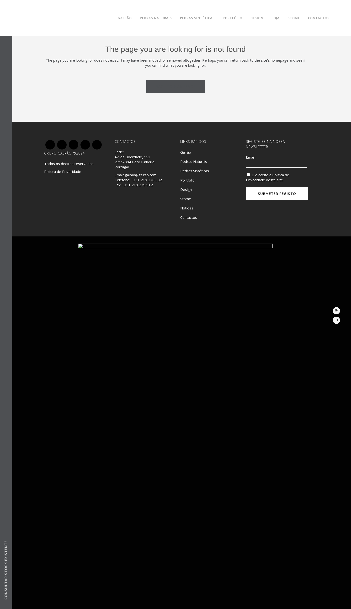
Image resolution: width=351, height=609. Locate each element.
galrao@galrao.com (140, 174)
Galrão (185, 152)
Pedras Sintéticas (194, 170)
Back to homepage (175, 86)
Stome (185, 198)
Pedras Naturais (193, 161)
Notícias (186, 208)
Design (186, 189)
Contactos (188, 217)
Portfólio (187, 180)
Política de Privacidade (62, 171)
